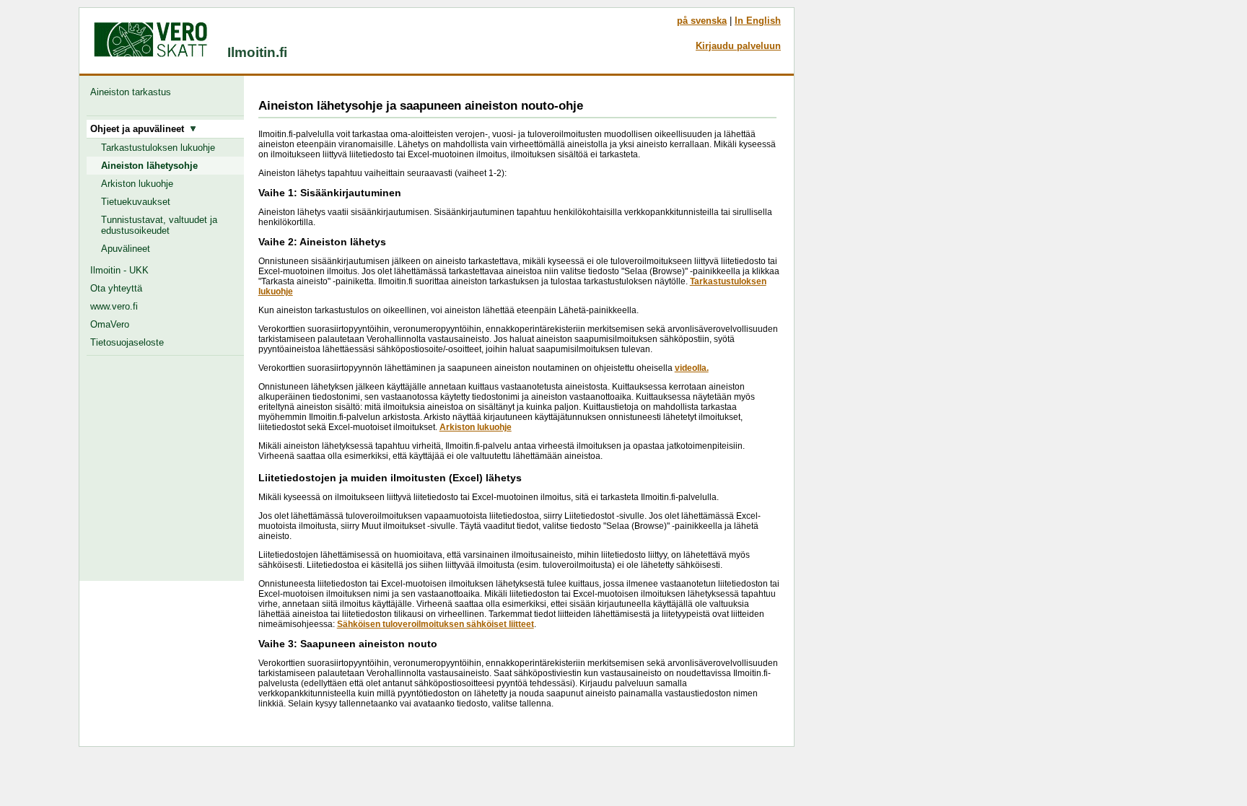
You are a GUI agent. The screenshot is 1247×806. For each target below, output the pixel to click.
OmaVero (109, 324)
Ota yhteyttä (116, 288)
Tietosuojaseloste (127, 342)
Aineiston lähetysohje (149, 165)
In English (758, 20)
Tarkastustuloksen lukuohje (158, 147)
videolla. (692, 368)
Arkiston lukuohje (137, 183)
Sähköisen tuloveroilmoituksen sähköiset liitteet (435, 624)
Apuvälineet (125, 248)
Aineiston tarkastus (133, 92)
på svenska (702, 20)
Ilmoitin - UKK (119, 270)
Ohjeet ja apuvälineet (140, 128)
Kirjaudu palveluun (738, 45)
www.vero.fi (114, 306)
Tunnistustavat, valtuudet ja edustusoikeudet (159, 225)
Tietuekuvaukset (135, 201)
